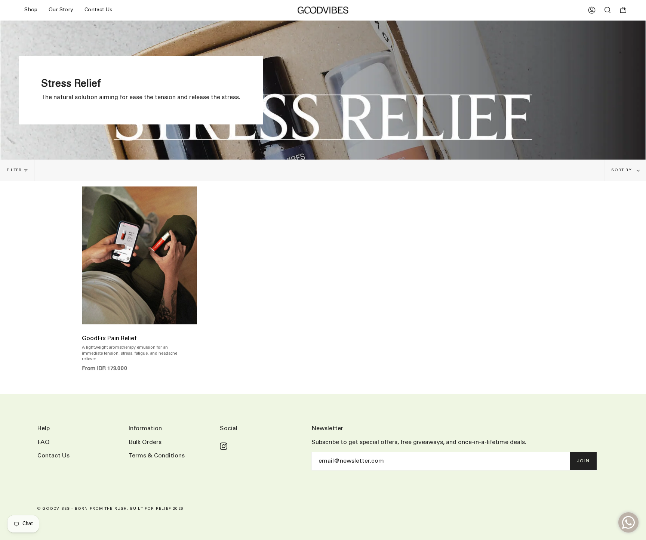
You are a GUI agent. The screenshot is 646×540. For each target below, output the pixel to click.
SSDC (65, 517)
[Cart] (623, 10)
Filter (14, 170)
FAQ (43, 442)
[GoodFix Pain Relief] (139, 255)
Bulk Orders (145, 442)
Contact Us (53, 456)
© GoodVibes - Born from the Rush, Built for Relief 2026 (110, 508)
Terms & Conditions (157, 456)
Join (583, 461)
